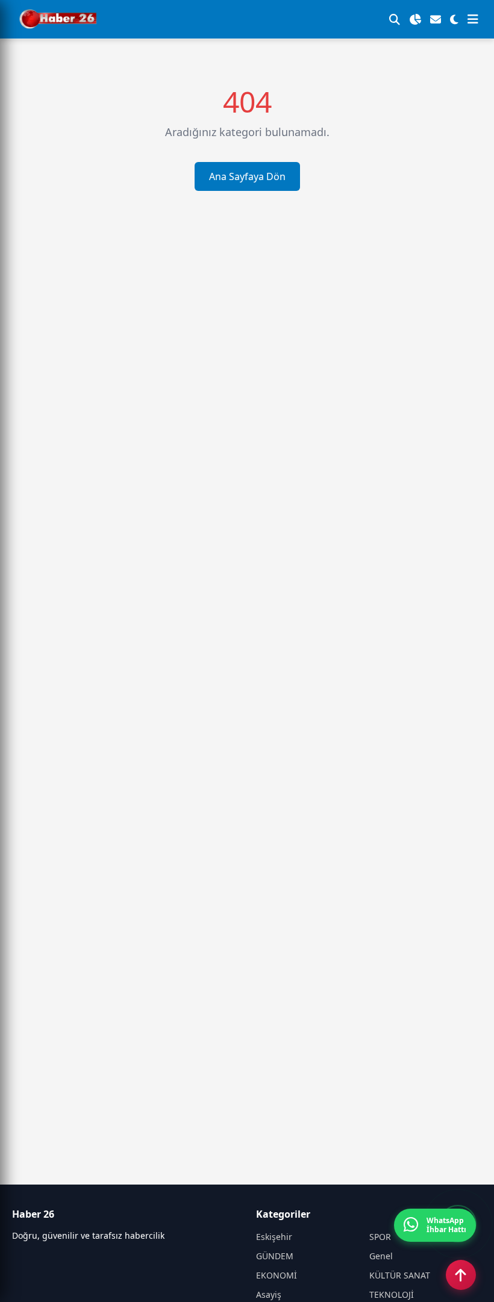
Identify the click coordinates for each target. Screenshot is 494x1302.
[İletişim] (436, 19)
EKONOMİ (276, 1275)
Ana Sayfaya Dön (247, 176)
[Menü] (473, 19)
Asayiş (268, 1294)
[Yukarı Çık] (461, 1275)
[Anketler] (415, 19)
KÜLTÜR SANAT (399, 1275)
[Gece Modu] (454, 19)
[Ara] (395, 19)
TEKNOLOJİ (391, 1294)
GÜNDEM (274, 1256)
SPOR (380, 1236)
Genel (381, 1256)
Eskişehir (274, 1236)
